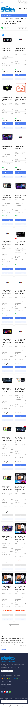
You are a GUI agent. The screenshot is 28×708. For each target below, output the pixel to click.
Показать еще (13, 625)
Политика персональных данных (8, 675)
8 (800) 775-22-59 (22, 8)
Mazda (16, 18)
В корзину (7, 74)
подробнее (4, 649)
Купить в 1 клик (7, 78)
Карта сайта (18, 675)
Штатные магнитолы (10, 18)
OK (25, 701)
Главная (3, 18)
